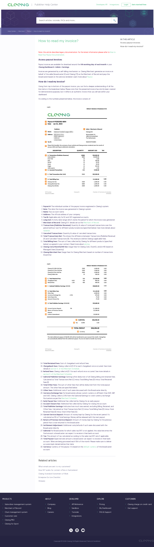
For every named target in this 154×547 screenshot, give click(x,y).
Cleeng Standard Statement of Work (53, 474)
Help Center (12, 31)
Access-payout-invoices (130, 43)
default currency (90, 447)
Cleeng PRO (9, 520)
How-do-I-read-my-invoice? (131, 47)
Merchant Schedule (69, 398)
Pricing (102, 504)
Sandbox (75, 508)
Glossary (41, 481)
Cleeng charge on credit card (140, 504)
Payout (29, 31)
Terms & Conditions (93, 541)
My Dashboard (105, 508)
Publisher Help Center (46, 5)
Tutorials (75, 512)
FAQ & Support (105, 512)
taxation (46, 231)
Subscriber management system (18, 504)
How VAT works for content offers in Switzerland (57, 470)
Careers (51, 512)
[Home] (18, 4)
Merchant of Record (91, 223)
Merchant (21, 31)
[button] (126, 5)
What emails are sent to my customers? (54, 467)
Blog (49, 508)
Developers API (101, 5)
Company (51, 504)
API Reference (77, 504)
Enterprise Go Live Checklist (49, 477)
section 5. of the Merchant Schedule (65, 369)
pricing (87, 244)
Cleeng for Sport (12, 524)
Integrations (114, 5)
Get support (133, 508)
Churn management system (16, 512)
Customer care (11, 516)
